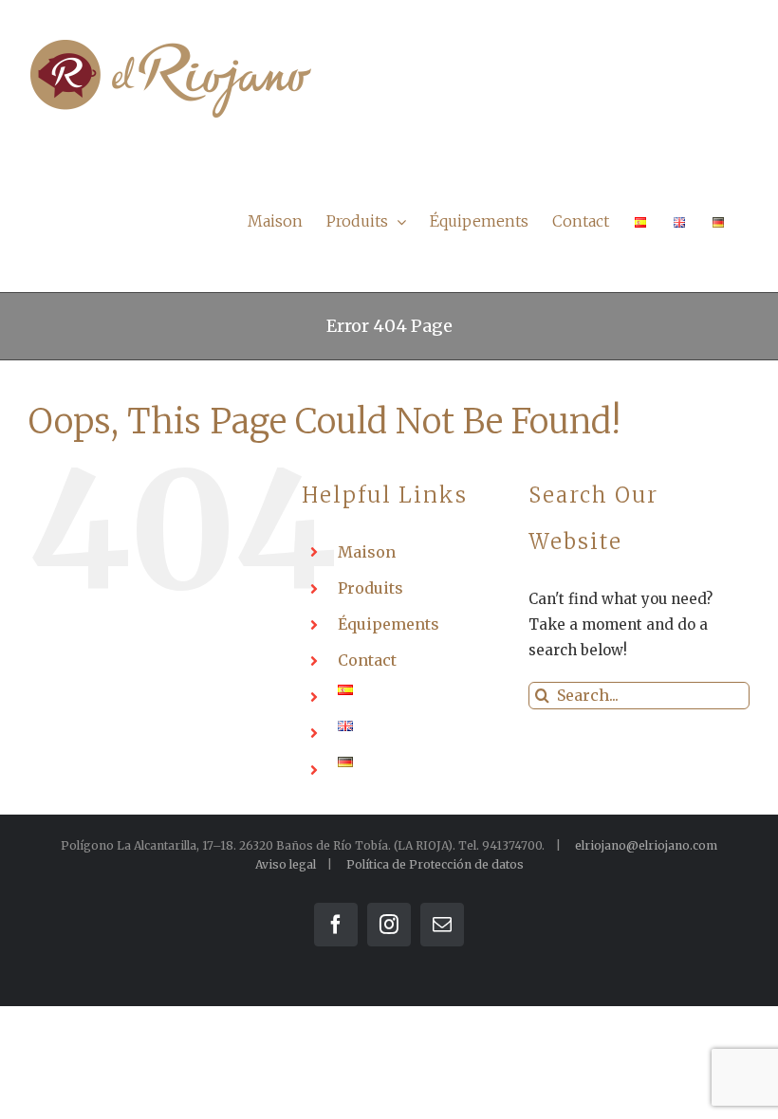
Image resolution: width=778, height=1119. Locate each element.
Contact (367, 660)
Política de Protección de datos (435, 864)
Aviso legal (285, 864)
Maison (367, 551)
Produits (370, 587)
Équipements (388, 624)
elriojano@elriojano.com (646, 845)
